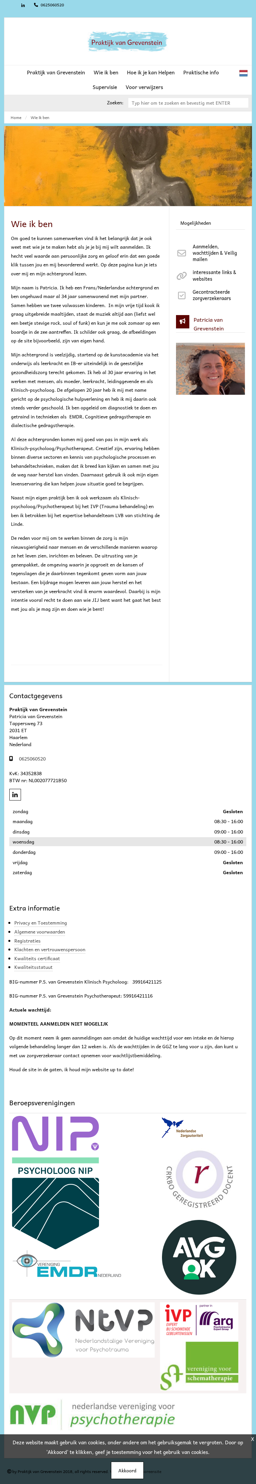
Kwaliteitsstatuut (33, 967)
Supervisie (105, 87)
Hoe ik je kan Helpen (151, 72)
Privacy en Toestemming (40, 922)
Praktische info (201, 72)
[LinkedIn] (23, 6)
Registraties (27, 940)
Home (16, 117)
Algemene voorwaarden (39, 931)
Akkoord (127, 1470)
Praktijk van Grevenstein (56, 72)
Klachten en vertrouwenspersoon (49, 949)
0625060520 (52, 4)
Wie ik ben (106, 72)
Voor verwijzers (144, 87)
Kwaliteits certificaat (37, 958)
